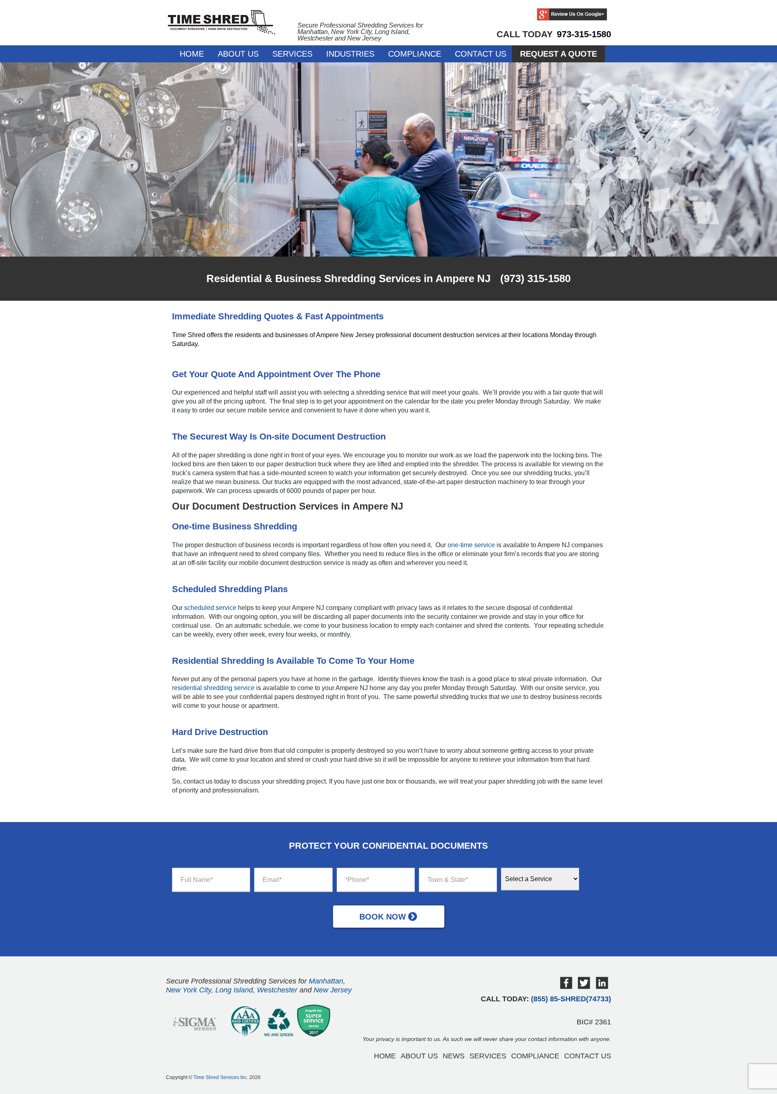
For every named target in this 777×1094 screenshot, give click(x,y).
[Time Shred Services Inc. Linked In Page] (602, 987)
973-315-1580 (584, 34)
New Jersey (333, 990)
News (454, 1056)
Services (292, 53)
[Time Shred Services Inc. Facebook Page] (566, 987)
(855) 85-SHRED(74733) (571, 999)
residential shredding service (213, 687)
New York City (188, 990)
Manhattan (326, 981)
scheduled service (210, 607)
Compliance (414, 53)
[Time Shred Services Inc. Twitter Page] (584, 987)
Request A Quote (558, 53)
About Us (238, 53)
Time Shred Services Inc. (220, 1077)
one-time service (471, 545)
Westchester (277, 990)
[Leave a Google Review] (572, 15)
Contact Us (480, 53)
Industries (350, 53)
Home (192, 53)
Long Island (234, 990)
